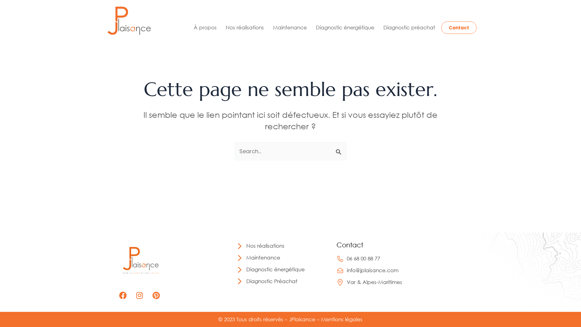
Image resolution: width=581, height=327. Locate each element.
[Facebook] (122, 295)
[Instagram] (139, 295)
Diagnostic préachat (409, 27)
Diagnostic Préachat (271, 281)
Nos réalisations (245, 27)
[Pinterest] (156, 295)
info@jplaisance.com (373, 270)
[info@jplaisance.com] (340, 270)
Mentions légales (342, 319)
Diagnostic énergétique (345, 27)
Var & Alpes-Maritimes (374, 282)
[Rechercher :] (290, 151)
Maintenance (290, 27)
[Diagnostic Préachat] (239, 281)
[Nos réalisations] (239, 246)
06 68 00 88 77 (363, 258)
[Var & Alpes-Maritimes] (340, 282)
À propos (205, 27)
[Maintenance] (239, 258)
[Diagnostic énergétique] (239, 269)
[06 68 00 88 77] (340, 259)
